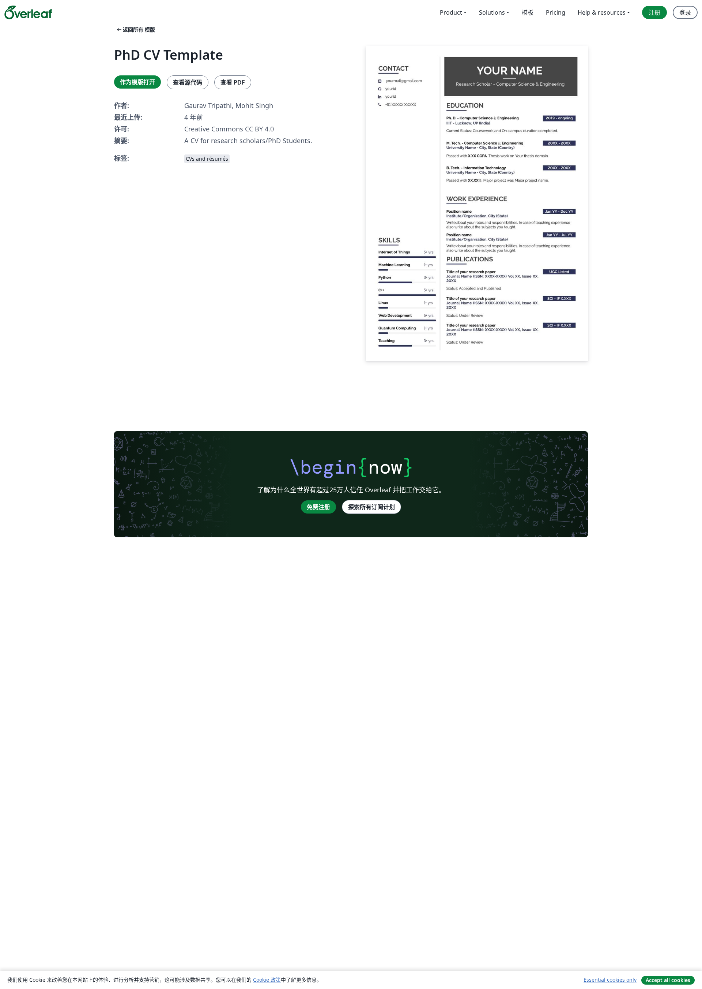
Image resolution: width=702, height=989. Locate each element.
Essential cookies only (610, 979)
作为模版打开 (137, 82)
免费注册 (318, 507)
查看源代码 (187, 82)
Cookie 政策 (267, 979)
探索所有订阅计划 (371, 507)
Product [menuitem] (451, 12)
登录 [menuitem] (685, 12)
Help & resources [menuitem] (602, 12)
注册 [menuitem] (654, 12)
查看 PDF (232, 82)
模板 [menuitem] (527, 12)
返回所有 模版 (135, 29)
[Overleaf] (28, 12)
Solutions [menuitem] (492, 12)
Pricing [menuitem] (555, 12)
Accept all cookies (668, 980)
